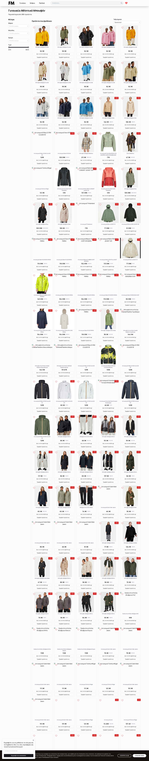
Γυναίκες (23, 3)
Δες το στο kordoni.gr (130, 337)
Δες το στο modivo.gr (42, 54)
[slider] (9, 47)
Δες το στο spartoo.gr (42, 160)
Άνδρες (32, 3)
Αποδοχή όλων (139, 755)
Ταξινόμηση (117, 19)
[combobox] (18, 26)
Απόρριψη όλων (124, 755)
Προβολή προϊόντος (42, 57)
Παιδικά (42, 3)
